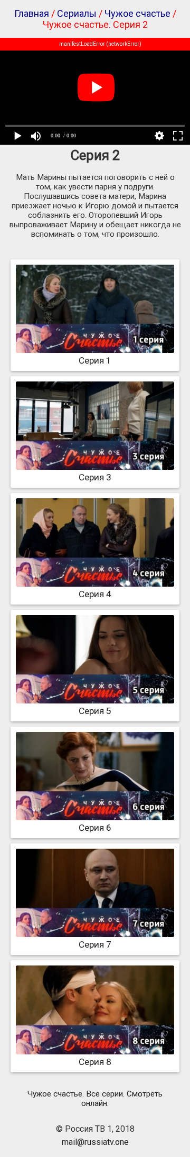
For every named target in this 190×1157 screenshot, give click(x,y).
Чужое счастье (137, 13)
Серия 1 (95, 360)
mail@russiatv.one (95, 1142)
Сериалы (77, 13)
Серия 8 (95, 1062)
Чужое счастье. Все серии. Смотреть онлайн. (95, 1098)
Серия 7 (95, 944)
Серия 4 (95, 594)
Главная (31, 13)
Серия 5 (95, 711)
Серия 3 (95, 477)
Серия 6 (95, 827)
